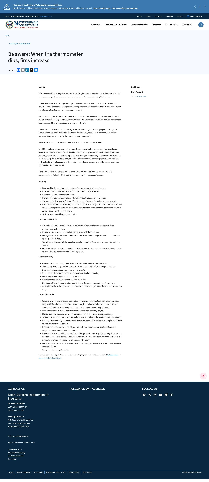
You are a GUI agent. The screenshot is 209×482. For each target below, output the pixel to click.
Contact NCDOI (15, 449)
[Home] (21, 22)
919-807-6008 (141, 96)
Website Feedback (23, 472)
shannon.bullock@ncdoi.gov (50, 358)
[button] (201, 24)
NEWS (148, 16)
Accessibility (38, 472)
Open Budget (87, 472)
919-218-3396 (112, 355)
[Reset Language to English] (188, 16)
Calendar (12, 459)
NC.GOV (179, 16)
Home (7, 35)
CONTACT (158, 16)
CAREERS (169, 16)
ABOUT (139, 16)
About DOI (187, 24)
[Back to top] (203, 376)
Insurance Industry (139, 24)
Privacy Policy (74, 472)
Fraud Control (172, 24)
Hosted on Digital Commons (192, 472)
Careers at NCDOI (16, 456)
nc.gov (10, 472)
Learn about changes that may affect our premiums (115, 8)
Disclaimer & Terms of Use (55, 472)
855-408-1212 (22, 436)
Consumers (96, 24)
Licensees (156, 24)
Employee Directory (16, 452)
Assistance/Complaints (116, 24)
